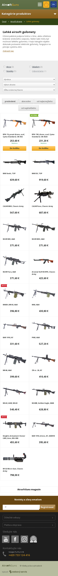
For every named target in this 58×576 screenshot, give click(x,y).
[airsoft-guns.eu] (54, 4)
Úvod (4, 21)
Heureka (33, 535)
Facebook (14, 535)
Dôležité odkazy (12, 517)
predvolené (10, 101)
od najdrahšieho (28, 108)
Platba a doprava (12, 524)
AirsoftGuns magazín (29, 489)
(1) (11, 71)
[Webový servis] (18, 571)
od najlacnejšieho (45, 101)
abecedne (26, 101)
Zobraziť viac (8, 51)
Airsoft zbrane (16, 21)
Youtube (5, 535)
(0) (39, 71)
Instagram (24, 535)
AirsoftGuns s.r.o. (11, 4)
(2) (10, 66)
